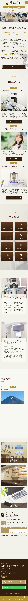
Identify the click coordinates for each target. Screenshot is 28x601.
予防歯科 (9, 568)
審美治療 (13, 565)
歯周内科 (3, 566)
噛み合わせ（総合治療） (19, 566)
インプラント (20, 565)
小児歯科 (3, 568)
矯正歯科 (9, 566)
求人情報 (3, 577)
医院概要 (3, 573)
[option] (14, 17)
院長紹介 (9, 573)
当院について (16, 573)
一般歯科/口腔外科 (5, 565)
